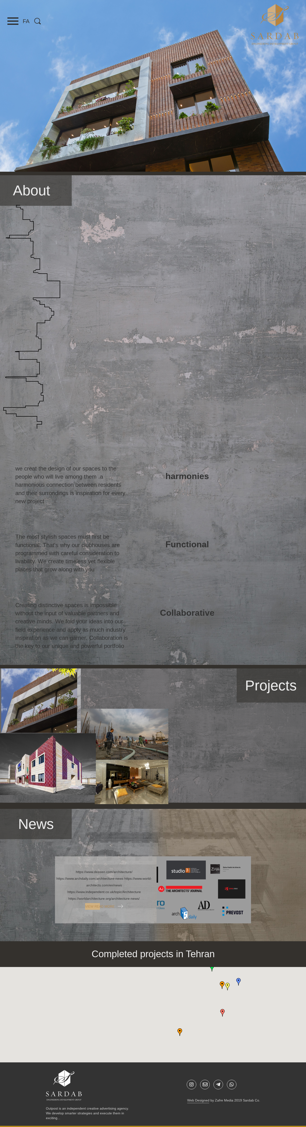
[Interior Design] (275, 787)
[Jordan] (131, 781)
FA (26, 21)
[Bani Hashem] (203, 779)
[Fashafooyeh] (48, 764)
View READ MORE (100, 906)
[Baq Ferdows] (41, 700)
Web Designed (198, 1100)
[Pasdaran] (124, 734)
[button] (222, 985)
